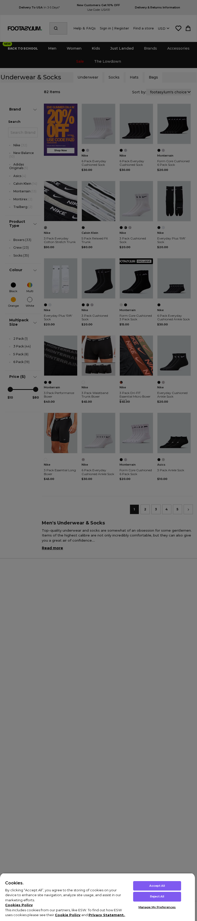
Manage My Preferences (157, 907)
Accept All (157, 885)
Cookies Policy (19, 905)
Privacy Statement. (106, 915)
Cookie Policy (68, 915)
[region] (97, 897)
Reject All (157, 896)
